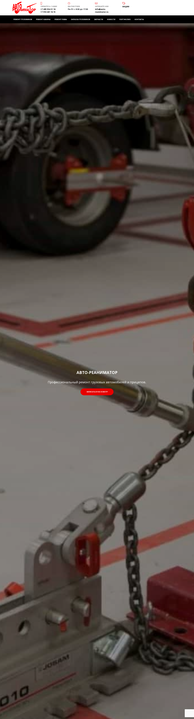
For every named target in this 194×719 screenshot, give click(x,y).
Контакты (139, 19)
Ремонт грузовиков (22, 19)
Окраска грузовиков (80, 19)
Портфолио (125, 19)
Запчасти (98, 19)
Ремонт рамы (61, 19)
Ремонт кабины (43, 19)
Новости (111, 19)
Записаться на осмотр (97, 392)
